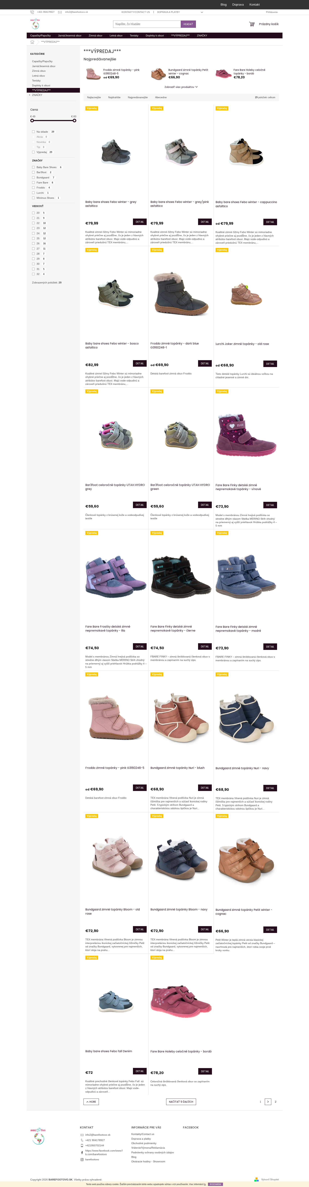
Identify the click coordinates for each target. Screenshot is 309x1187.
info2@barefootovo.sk (97, 1134)
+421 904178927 (95, 1140)
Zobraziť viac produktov (179, 87)
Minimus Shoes (48, 197)
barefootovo (92, 1159)
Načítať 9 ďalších (181, 1102)
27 (41, 248)
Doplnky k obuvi (41, 85)
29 (41, 258)
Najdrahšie (114, 97)
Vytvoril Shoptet (270, 1179)
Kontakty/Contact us (136, 12)
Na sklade (45, 131)
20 (41, 212)
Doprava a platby (168, 12)
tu (205, 1184)
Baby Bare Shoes (49, 167)
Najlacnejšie (94, 97)
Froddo (43, 187)
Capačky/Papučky (42, 61)
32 (41, 274)
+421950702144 (94, 1145)
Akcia (42, 136)
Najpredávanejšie (138, 97)
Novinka (43, 142)
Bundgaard (45, 177)
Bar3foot (44, 172)
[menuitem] (40, 35)
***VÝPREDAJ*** (41, 90)
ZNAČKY (37, 95)
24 (41, 233)
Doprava (238, 4)
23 (41, 228)
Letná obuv (38, 75)
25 (41, 238)
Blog (224, 4)
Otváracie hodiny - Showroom (148, 1161)
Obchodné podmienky (143, 1143)
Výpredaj (44, 152)
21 (41, 218)
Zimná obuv (39, 70)
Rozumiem (215, 1184)
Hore (92, 1102)
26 (41, 243)
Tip (40, 147)
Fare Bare (45, 182)
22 (41, 223)
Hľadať (188, 24)
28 (41, 253)
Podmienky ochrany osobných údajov (152, 1152)
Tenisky (36, 80)
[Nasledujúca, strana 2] (268, 1102)
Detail (140, 222)
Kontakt (254, 4)
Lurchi (43, 192)
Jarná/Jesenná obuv (43, 66)
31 (41, 269)
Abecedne (161, 97)
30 (41, 263)
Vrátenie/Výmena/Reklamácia (148, 1147)
